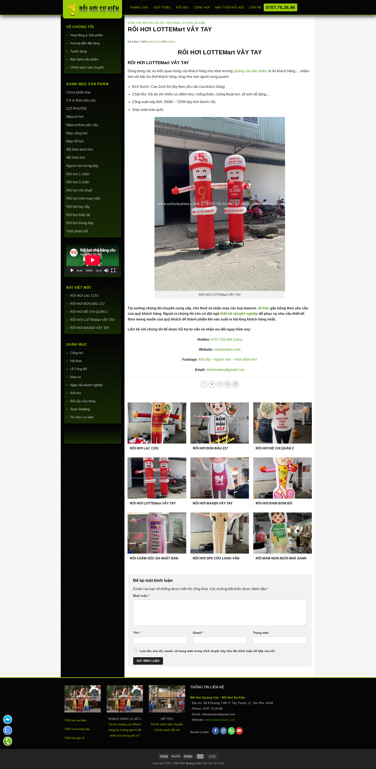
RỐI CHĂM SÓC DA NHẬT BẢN (154, 558)
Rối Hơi (75, 393)
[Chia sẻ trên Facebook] (204, 384)
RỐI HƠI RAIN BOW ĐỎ (274, 503)
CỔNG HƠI (202, 7)
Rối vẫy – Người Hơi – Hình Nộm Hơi (228, 359)
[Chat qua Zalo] (7, 730)
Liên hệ (255, 7)
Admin (171, 41)
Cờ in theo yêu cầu (81, 100)
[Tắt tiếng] (106, 270)
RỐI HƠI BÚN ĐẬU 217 (87, 303)
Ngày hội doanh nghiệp (86, 385)
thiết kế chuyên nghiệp (238, 313)
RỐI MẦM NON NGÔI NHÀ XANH (281, 558)
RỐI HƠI (182, 7)
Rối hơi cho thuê (79, 190)
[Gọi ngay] (7, 741)
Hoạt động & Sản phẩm (86, 35)
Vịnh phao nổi (77, 231)
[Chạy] (72, 270)
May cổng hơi (76, 133)
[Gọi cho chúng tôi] (231, 731)
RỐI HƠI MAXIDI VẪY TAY (89, 328)
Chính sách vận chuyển (87, 67)
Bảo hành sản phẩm (84, 59)
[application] (92, 260)
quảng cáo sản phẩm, (251, 71)
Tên (137, 632)
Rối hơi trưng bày (80, 223)
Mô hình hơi (75, 157)
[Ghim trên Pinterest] (227, 384)
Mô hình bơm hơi (79, 149)
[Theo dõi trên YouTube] (239, 731)
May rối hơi (75, 141)
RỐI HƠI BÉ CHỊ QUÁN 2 (89, 312)
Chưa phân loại (78, 92)
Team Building (80, 409)
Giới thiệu (162, 7)
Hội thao (76, 361)
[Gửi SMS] (7, 719)
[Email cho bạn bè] (219, 384)
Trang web (261, 632)
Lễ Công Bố (78, 369)
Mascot (75, 377)
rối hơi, (263, 308)
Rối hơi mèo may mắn (83, 198)
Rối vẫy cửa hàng (82, 401)
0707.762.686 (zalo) (226, 339)
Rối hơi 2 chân (77, 182)
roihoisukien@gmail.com (224, 370)
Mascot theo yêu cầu (82, 125)
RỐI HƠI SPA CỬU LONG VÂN (216, 558)
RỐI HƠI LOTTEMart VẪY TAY (92, 320)
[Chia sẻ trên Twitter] (212, 384)
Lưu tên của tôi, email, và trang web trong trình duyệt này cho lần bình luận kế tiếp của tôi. (207, 651)
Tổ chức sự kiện (82, 417)
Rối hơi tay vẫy (78, 207)
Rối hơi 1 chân (77, 174)
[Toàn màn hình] (113, 270)
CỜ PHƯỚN (76, 108)
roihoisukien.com (226, 349)
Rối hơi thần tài (78, 215)
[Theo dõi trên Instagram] (223, 731)
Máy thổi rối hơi (229, 7)
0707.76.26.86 (280, 7)
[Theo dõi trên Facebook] (215, 731)
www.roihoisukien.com (220, 719)
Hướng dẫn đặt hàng (84, 43)
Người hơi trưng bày (82, 166)
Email (198, 632)
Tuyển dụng (78, 51)
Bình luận (141, 595)
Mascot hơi (75, 116)
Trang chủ (139, 7)
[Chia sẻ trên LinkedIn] (235, 384)
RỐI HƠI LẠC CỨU (84, 295)
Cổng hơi (76, 353)
